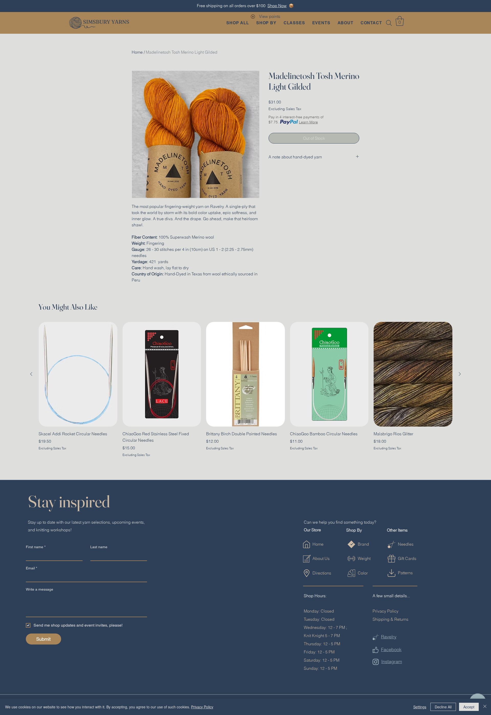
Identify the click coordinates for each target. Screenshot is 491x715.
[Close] (485, 707)
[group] (245, 390)
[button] (266, 23)
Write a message (39, 589)
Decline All (443, 706)
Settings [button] (419, 706)
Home (137, 52)
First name (36, 547)
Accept (468, 706)
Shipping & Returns (390, 619)
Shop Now (277, 5)
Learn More (308, 122)
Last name (98, 547)
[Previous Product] (31, 374)
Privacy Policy (385, 611)
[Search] (389, 23)
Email (31, 568)
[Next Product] (460, 374)
